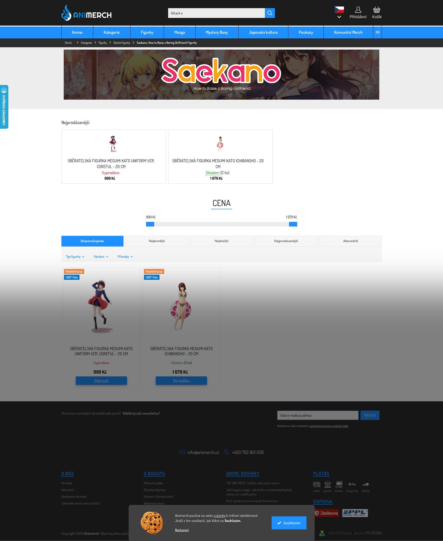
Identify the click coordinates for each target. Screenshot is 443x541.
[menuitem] (77, 32)
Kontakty (66, 483)
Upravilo (368, 533)
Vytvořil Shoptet (340, 533)
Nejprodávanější (286, 241)
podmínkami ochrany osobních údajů (329, 426)
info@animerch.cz (203, 452)
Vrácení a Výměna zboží (158, 496)
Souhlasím (291, 523)
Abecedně (350, 241)
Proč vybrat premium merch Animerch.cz (252, 501)
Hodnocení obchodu (74, 496)
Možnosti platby (153, 483)
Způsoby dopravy (154, 490)
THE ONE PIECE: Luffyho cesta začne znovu (253, 483)
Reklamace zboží (154, 503)
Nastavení (182, 530)
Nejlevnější (157, 241)
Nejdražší (222, 241)
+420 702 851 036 (248, 452)
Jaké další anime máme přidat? (80, 503)
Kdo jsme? (67, 490)
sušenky (220, 515)
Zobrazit (101, 381)
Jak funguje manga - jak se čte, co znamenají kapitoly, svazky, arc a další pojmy (259, 492)
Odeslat (370, 415)
